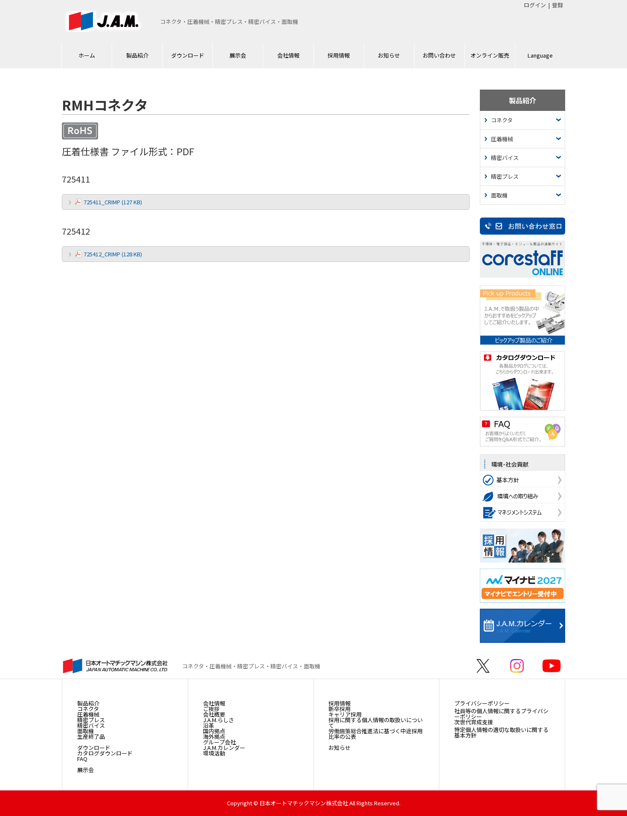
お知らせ (389, 55)
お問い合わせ (439, 55)
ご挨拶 (211, 709)
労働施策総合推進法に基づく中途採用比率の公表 (375, 733)
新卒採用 (339, 709)
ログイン (535, 5)
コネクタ (502, 120)
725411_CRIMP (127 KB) (113, 202)
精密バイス (505, 158)
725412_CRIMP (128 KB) (113, 254)
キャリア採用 (345, 714)
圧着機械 (502, 139)
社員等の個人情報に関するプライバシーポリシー (501, 713)
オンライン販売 (489, 55)
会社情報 (288, 55)
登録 (557, 5)
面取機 (499, 195)
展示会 (237, 55)
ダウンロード (187, 55)
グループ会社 (219, 742)
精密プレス (505, 176)
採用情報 (339, 55)
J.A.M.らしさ (218, 720)
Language (540, 55)
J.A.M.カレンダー (224, 747)
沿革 (208, 725)
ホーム (86, 55)
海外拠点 (214, 736)
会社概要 (214, 714)
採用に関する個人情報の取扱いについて (375, 722)
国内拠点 (214, 731)
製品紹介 (137, 55)
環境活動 (214, 753)
